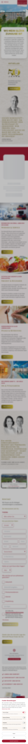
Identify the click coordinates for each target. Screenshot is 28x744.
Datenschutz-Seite (6, 709)
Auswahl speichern (14, 741)
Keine (14, 733)
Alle (14, 737)
